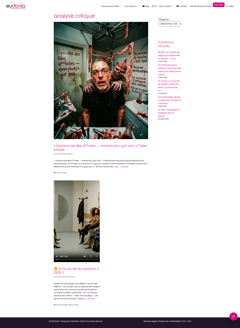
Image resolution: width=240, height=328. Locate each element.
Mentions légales (150, 321)
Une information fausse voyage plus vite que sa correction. (169, 100)
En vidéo (230, 6)
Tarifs (154, 6)
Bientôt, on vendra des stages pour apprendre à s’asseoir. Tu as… (169, 55)
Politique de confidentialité (169, 321)
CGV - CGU (186, 321)
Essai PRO (218, 5)
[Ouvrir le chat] (234, 316)
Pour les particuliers (110, 6)
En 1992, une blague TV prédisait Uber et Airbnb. (169, 112)
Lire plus (124, 166)
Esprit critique (61, 173)
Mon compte (165, 6)
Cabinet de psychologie (201, 6)
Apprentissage (62, 305)
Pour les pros (131, 6)
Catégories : (164, 19)
